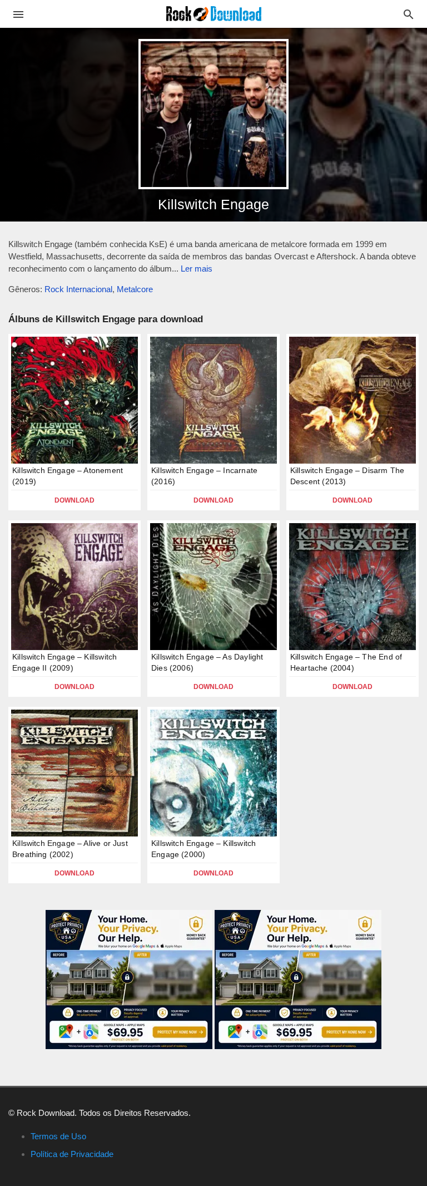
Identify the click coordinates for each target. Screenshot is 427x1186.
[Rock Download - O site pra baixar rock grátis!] (213, 13)
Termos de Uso (58, 1136)
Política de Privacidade (72, 1154)
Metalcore (135, 289)
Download (74, 500)
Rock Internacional (78, 289)
